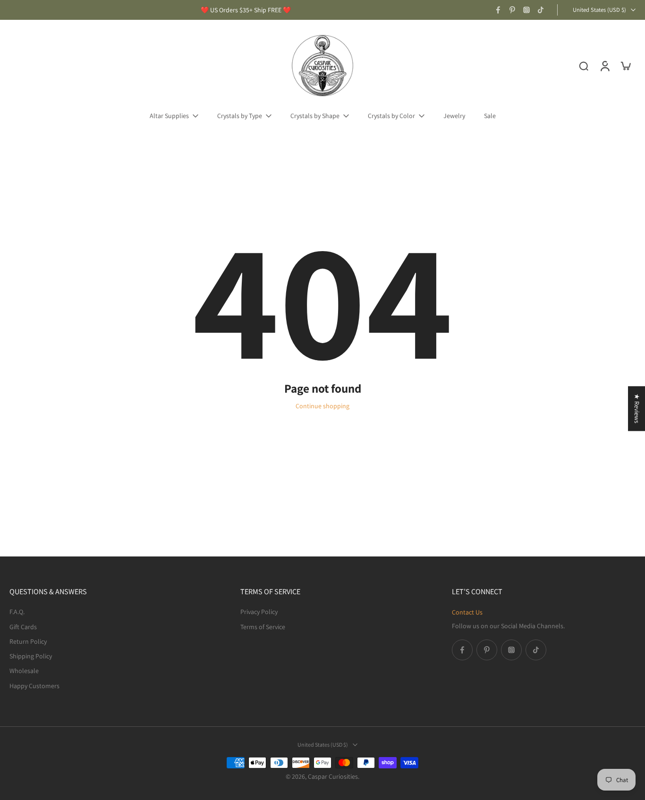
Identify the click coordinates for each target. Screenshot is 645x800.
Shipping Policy (30, 656)
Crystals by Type (239, 115)
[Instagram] (526, 10)
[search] (583, 65)
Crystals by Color (391, 115)
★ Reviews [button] (637, 408)
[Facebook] (498, 10)
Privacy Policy (259, 611)
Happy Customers (34, 685)
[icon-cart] (625, 65)
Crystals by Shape (314, 115)
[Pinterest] (512, 10)
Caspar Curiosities (333, 776)
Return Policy (28, 641)
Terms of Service (262, 626)
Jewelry (454, 115)
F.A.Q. (17, 611)
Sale (490, 115)
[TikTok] (541, 10)
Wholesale (24, 670)
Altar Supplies (169, 115)
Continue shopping (322, 406)
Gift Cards (23, 626)
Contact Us (467, 612)
